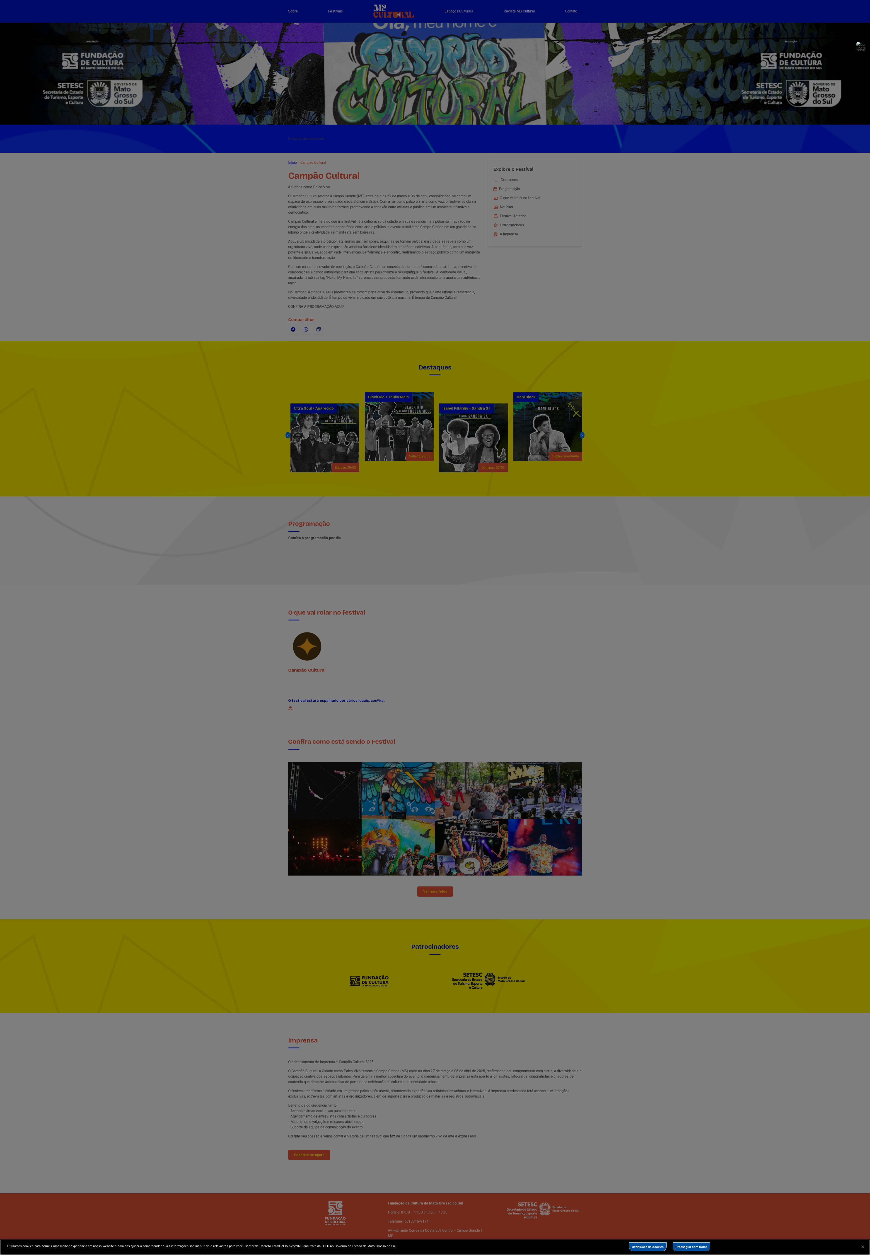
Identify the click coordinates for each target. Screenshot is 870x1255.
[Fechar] (863, 1247)
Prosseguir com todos (691, 1246)
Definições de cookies (648, 1246)
